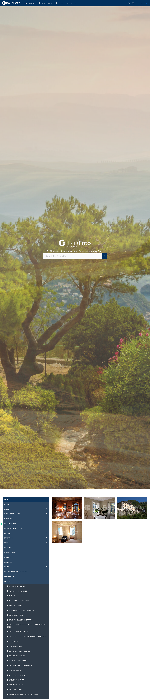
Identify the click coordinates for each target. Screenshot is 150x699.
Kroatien (7, 548)
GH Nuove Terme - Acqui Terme (20, 665)
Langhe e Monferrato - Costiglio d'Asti (23, 694)
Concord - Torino (15, 646)
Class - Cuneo (14, 641)
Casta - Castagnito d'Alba (18, 632)
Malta (6, 567)
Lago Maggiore (9, 552)
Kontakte (71, 3)
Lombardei (8, 562)
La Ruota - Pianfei (15, 689)
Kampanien (8, 538)
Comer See (8, 519)
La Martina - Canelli (16, 685)
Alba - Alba (13, 596)
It (138, 3)
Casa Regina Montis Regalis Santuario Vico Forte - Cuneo (27, 626)
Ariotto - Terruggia (16, 605)
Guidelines (30, 3)
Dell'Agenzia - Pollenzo (17, 656)
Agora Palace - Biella (17, 586)
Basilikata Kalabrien (12, 514)
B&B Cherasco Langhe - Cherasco (21, 610)
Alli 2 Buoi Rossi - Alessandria (20, 601)
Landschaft (46, 3)
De (146, 3)
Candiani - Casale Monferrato (20, 620)
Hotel (60, 3)
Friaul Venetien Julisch (13, 528)
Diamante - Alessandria (18, 661)
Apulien (7, 509)
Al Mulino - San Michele (18, 591)
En (142, 3)
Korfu (6, 543)
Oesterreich (9, 576)
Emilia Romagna (10, 523)
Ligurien (7, 557)
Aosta (6, 504)
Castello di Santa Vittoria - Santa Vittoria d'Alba (27, 637)
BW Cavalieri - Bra (16, 615)
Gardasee (7, 533)
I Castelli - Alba (15, 670)
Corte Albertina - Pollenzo (19, 651)
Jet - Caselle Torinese (17, 675)
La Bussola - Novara (16, 680)
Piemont (7, 581)
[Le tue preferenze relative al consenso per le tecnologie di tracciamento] (1, 524)
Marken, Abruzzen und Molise (15, 572)
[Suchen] (104, 256)
